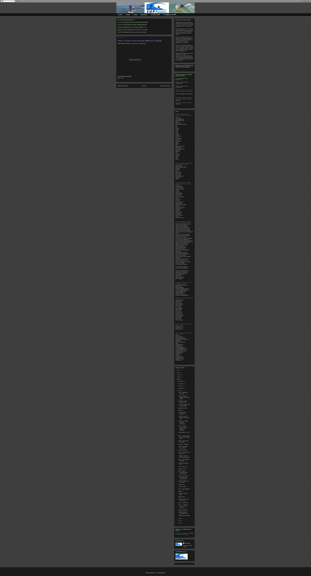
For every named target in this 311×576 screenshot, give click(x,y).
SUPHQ (177, 355)
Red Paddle (178, 147)
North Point (178, 199)
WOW (177, 158)
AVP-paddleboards (180, 119)
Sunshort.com (179, 208)
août (180, 390)
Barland (177, 121)
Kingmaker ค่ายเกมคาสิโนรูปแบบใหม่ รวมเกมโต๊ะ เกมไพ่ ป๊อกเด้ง (133, 29)
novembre (181, 383)
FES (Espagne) (179, 278)
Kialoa (177, 171)
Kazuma (177, 137)
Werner (177, 178)
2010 (178, 374)
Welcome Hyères (179, 217)
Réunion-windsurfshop (181, 204)
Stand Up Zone (179, 329)
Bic (176, 125)
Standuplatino (179, 345)
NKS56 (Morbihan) (180, 246)
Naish (177, 142)
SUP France (187, 543)
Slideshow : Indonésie (183, 444)
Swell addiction (179, 215)
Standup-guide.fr (179, 344)
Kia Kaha (178, 169)
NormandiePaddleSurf (181, 338)
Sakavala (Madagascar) (181, 291)
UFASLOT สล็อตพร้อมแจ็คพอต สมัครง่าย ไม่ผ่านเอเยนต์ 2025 (132, 32)
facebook (191, 533)
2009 (178, 377)
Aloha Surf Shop (179, 187)
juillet (180, 518)
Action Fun (178, 185)
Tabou (177, 156)
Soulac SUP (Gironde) (181, 255)
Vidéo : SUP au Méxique (184, 489)
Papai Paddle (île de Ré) (181, 252)
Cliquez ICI (178, 100)
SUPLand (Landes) (180, 263)
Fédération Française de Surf (182, 270)
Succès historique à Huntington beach (183, 512)
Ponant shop (178, 203)
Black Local (178, 123)
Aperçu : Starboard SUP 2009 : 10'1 (183, 453)
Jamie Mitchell (179, 308)
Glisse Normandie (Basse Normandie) (184, 241)
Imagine (177, 134)
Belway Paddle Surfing (181, 124)
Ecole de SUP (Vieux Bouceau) (183, 234)
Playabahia (178, 340)
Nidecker (178, 143)
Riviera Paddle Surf (180, 149)
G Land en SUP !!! (182, 486)
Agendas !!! (181, 491)
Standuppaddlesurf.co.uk (181, 349)
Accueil (120, 14)
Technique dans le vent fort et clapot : (183, 500)
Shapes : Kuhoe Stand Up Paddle (183, 441)
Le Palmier (178, 195)
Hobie (177, 133)
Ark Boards (178, 117)
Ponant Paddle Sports (180, 342)
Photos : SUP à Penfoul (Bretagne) (183, 460)
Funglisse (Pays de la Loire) (182, 243)
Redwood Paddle (179, 176)
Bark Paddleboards (180, 120)
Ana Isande (178, 301)
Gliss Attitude (179, 193)
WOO (177, 159)
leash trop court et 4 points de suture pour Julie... (183, 417)
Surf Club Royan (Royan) (181, 268)
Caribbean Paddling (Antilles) (182, 288)
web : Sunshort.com (182, 466)
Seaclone (178, 151)
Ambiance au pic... (182, 468)
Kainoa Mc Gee (179, 312)
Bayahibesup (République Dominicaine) (181, 285)
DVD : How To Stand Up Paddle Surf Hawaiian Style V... (183, 477)
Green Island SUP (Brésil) (181, 290)
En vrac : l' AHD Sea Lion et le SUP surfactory (183, 506)
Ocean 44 (178, 200)
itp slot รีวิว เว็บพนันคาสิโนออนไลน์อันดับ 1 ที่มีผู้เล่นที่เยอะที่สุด (132, 24)
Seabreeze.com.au (180, 327)
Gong (177, 132)
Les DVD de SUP (155, 14)
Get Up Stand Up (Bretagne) (182, 239)
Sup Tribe (178, 211)
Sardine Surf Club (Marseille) (182, 253)
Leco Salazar (178, 317)
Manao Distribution (180, 196)
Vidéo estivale (181, 484)
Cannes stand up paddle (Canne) (183, 228)
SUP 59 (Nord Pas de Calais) (182, 259)
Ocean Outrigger (179, 202)
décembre (181, 381)
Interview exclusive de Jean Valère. (183, 481)
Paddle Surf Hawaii (180, 146)
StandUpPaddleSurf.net (181, 348)
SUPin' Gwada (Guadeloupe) (182, 295)
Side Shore (178, 206)
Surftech (177, 155)
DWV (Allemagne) (180, 277)
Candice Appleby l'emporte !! (182, 413)
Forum (135, 14)
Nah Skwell (178, 141)
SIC (176, 152)
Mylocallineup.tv (179, 336)
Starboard (178, 154)
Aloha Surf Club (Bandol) (181, 225)
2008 (178, 379)
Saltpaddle (178, 177)
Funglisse (178, 191)
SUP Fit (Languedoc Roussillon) (183, 261)
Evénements (144, 14)
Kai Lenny (178, 310)
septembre (181, 388)
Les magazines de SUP (169, 14)
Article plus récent (123, 85)
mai (180, 523)
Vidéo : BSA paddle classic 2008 (182, 447)
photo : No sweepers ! (183, 502)
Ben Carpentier (179, 303)
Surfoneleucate (179, 212)
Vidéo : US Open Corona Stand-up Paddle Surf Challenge (140, 41)
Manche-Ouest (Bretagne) (181, 244)
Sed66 (177, 343)
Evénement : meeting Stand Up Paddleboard (183, 422)
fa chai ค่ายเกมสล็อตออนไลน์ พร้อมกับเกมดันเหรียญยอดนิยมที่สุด (133, 22)
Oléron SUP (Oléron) (180, 248)
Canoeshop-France (180, 189)
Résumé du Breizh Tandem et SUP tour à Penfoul (184, 397)
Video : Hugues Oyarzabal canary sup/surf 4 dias (182, 472)
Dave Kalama (179, 305)
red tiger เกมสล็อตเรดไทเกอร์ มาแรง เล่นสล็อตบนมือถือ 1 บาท (132, 27)
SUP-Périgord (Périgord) (181, 264)
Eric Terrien (178, 307)
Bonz (177, 127)
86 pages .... (181, 410)
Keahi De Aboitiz (179, 314)
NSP (177, 145)
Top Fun (177, 216)
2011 (178, 372)
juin (180, 520)
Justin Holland (179, 309)
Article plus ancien (165, 85)
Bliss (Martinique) (180, 287)
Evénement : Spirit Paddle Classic (182, 401)
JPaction (177, 335)
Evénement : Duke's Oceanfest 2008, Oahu (184, 456)
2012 (178, 370)
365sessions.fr (179, 360)
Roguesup (178, 150)
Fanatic (177, 130)
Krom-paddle (179, 138)
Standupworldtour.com (181, 351)
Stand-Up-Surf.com (180, 207)
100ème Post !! (181, 496)
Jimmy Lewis (179, 136)
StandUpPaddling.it (180, 347)
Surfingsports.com (180, 357)
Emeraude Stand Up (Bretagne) (183, 235)
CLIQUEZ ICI (179, 79)
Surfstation (178, 213)
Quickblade (178, 174)
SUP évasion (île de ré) (181, 260)
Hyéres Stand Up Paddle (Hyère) (183, 242)
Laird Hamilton (179, 316)
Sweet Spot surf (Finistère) (182, 266)
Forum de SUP (179, 326)
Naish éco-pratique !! (183, 509)
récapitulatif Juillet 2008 (184, 515)
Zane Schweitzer (179, 320)
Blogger (163, 572)
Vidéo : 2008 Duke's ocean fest (183, 393)
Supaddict (178, 209)
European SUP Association (182, 272)
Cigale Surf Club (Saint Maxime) (183, 230)
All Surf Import (179, 186)
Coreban (177, 128)
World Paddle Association (181, 273)
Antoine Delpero (179, 300)
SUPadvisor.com (179, 352)
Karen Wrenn (179, 313)
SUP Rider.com (179, 356)
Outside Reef (178, 172)
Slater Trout (178, 318)
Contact (128, 14)
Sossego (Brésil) (179, 292)
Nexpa (177, 198)
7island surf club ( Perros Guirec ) (183, 224)
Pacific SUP (178, 173)
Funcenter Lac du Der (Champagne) (184, 238)
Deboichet (178, 168)
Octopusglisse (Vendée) (181, 247)
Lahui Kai (178, 139)
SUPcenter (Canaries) (180, 294)
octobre (180, 386)
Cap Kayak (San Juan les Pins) (183, 229)
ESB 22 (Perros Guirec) (181, 237)
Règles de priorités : (182, 408)
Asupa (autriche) (179, 274)
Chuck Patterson (179, 304)
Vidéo (122, 78)
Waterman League (180, 358)
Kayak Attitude (179, 194)
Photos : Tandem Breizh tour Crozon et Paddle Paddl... (184, 437)
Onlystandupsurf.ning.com (182, 339)
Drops (177, 129)
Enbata (177, 190)
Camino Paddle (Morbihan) (182, 226)
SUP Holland (178, 353)
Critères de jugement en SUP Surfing (184, 93)
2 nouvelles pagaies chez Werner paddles (184, 405)
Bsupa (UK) (178, 276)
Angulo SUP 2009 (182, 450)
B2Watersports (179, 165)
